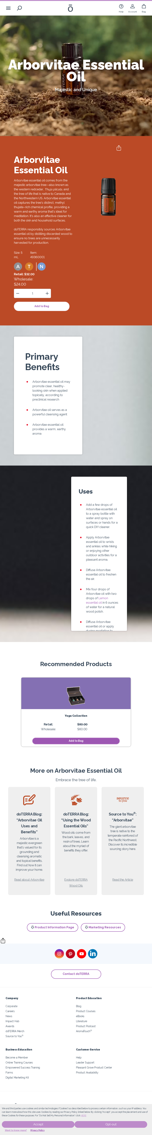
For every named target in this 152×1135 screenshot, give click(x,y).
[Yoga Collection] (76, 693)
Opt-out (110, 1124)
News (9, 1016)
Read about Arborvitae (29, 879)
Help (79, 1057)
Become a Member (17, 1057)
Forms (9, 1072)
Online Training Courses (19, 1062)
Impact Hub (12, 1021)
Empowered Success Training (23, 1067)
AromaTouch (84, 1031)
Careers (10, 1011)
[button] (18, 266)
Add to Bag (41, 306)
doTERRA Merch (15, 1031)
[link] (121, 8)
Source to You (14, 1036)
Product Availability (87, 1072)
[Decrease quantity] (17, 293)
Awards (10, 1026)
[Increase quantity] (47, 293)
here (83, 1115)
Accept (38, 1124)
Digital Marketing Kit (17, 1077)
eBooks (80, 1016)
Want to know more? (16, 1130)
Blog (78, 1006)
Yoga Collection (76, 715)
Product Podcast (85, 1026)
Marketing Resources (105, 927)
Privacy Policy (37, 1130)
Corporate (11, 1006)
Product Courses (85, 1011)
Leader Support (85, 1062)
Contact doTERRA (76, 974)
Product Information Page (54, 927)
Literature (81, 1021)
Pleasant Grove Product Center (94, 1067)
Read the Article (122, 879)
